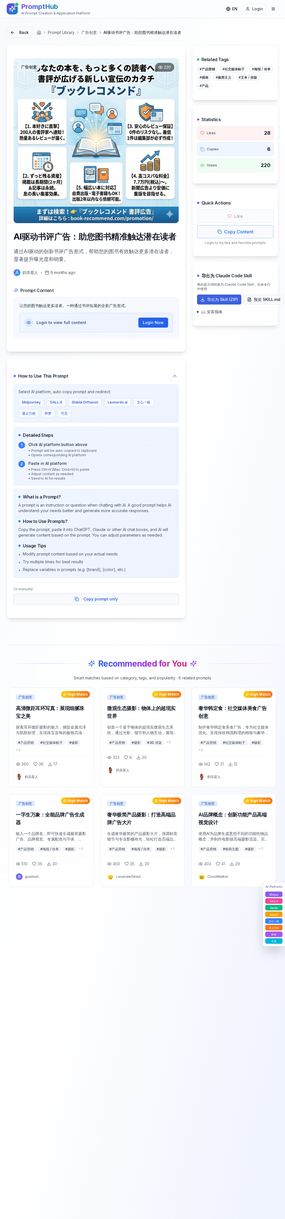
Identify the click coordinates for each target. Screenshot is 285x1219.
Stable (274, 907)
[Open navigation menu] (273, 8)
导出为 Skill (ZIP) (222, 299)
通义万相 (28, 413)
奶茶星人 (30, 272)
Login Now (153, 322)
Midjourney (31, 402)
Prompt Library (61, 32)
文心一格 (143, 402)
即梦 (48, 413)
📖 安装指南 (211, 311)
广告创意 (89, 32)
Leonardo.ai (117, 402)
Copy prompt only (100, 599)
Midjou (273, 894)
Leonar (274, 914)
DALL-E (56, 402)
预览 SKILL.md (267, 299)
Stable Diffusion (85, 402)
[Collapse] (175, 376)
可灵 (64, 413)
